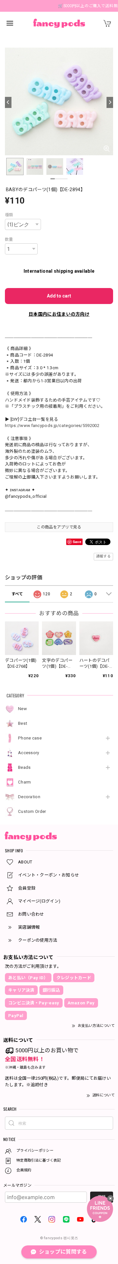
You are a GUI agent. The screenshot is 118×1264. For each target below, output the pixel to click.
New (22, 708)
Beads (24, 767)
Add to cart (59, 295)
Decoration (29, 796)
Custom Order (32, 811)
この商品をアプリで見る (59, 527)
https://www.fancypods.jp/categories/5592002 (52, 425)
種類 (9, 215)
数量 (9, 239)
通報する (103, 556)
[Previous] (8, 102)
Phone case (30, 738)
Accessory (28, 752)
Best (22, 723)
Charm (24, 782)
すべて (17, 594)
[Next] (110, 102)
